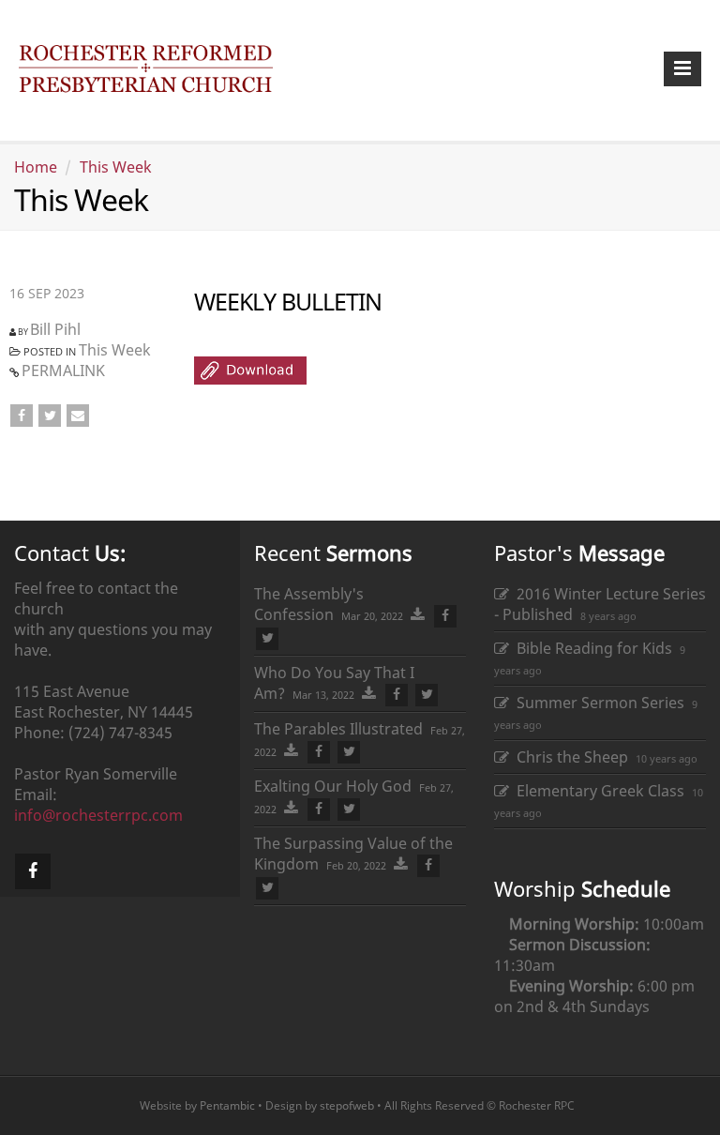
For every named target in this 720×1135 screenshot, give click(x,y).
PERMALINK (63, 370)
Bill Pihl (55, 329)
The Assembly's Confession (309, 604)
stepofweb (347, 1105)
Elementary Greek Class (596, 790)
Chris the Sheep (568, 757)
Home (35, 167)
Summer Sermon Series (596, 702)
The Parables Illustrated (338, 729)
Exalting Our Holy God (333, 786)
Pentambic (227, 1105)
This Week (116, 167)
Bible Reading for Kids (590, 648)
